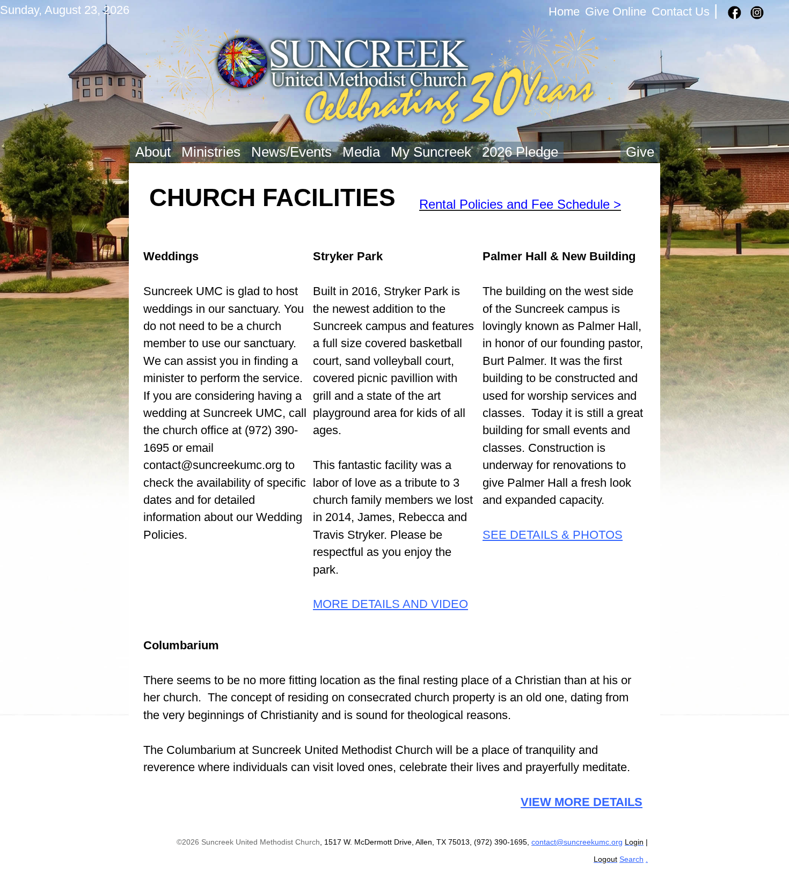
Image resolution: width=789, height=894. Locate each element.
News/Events (291, 151)
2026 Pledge (520, 151)
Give (640, 151)
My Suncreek (431, 151)
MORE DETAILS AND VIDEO (390, 604)
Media (361, 151)
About (153, 151)
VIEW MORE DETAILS (581, 802)
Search (631, 859)
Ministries (210, 151)
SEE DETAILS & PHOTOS (553, 534)
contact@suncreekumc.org (577, 842)
